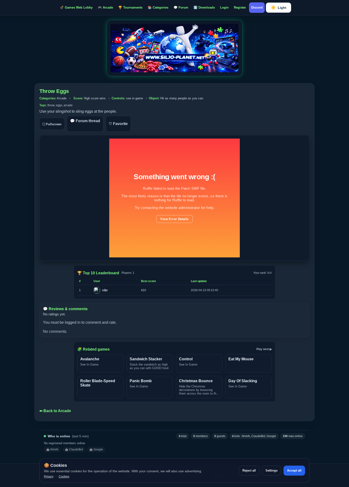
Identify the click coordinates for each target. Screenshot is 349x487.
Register (240, 7)
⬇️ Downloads (204, 7)
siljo (105, 290)
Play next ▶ (264, 349)
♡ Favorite (118, 124)
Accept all (294, 470)
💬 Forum (181, 7)
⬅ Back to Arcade (55, 411)
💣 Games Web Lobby (76, 7)
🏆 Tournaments (130, 7)
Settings (271, 470)
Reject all (249, 470)
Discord (257, 7)
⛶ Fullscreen (51, 124)
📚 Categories (158, 7)
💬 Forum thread (85, 121)
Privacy (48, 476)
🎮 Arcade (105, 7)
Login (224, 7)
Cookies (64, 476)
